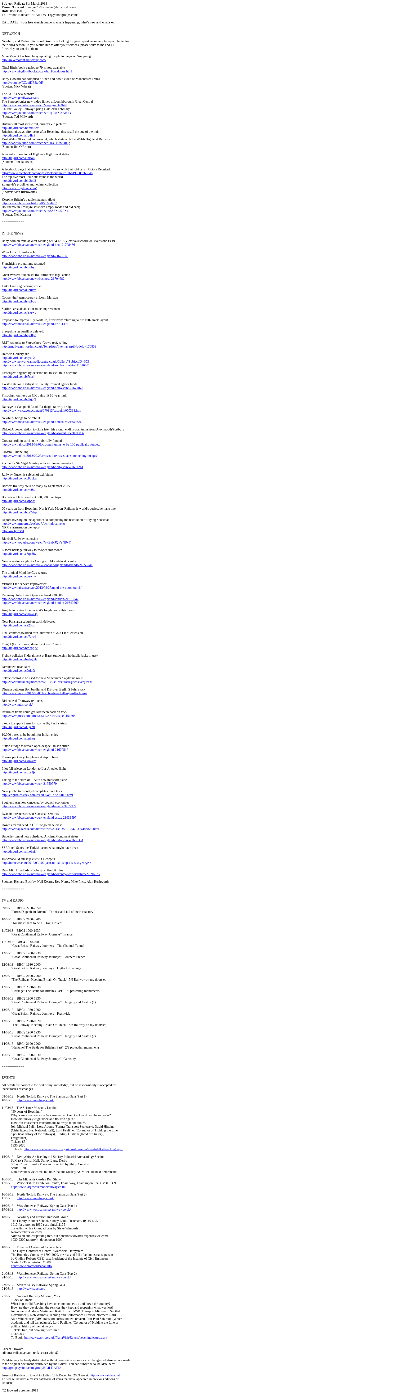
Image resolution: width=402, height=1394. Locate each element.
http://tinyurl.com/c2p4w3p (19, 614)
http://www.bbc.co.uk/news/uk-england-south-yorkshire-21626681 (46, 365)
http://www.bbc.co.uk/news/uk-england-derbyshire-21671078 (42, 388)
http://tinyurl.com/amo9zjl (19, 851)
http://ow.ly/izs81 (13, 531)
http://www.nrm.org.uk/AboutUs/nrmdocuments (33, 523)
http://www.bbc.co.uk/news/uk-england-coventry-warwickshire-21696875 (51, 874)
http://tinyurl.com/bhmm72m (20, 128)
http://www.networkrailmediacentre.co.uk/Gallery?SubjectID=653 (45, 361)
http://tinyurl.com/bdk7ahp (19, 512)
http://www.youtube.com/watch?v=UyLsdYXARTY (37, 113)
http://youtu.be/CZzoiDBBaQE (22, 82)
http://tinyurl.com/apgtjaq (18, 738)
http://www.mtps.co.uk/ (17, 704)
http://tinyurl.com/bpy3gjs (19, 301)
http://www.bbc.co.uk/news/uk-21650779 (29, 783)
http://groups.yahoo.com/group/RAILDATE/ (31, 1368)
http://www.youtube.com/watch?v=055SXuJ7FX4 (35, 211)
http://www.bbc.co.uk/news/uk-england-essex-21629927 (39, 806)
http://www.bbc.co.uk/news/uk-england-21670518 (35, 749)
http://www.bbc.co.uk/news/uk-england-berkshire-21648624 (41, 422)
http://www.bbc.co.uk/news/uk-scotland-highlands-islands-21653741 (47, 565)
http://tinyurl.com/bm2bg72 (20, 648)
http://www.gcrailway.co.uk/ (20, 97)
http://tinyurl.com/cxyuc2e (19, 357)
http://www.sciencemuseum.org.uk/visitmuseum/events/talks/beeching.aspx (73, 1149)
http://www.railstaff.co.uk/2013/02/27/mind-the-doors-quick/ (41, 587)
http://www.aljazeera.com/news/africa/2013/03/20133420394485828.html (50, 829)
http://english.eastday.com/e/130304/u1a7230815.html (37, 795)
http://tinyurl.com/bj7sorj (18, 376)
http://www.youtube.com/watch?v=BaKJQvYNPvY (36, 542)
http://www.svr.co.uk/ (31, 1288)
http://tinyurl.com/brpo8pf (19, 335)
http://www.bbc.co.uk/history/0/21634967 (29, 203)
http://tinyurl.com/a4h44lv (19, 761)
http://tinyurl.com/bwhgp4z (19, 659)
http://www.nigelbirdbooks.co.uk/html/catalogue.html (37, 71)
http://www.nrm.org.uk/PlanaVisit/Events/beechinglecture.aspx (65, 1337)
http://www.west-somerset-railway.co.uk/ (44, 1209)
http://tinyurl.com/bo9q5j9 (19, 399)
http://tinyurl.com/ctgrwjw (19, 576)
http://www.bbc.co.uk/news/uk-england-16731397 (35, 324)
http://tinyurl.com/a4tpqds (18, 501)
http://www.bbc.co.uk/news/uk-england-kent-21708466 (38, 244)
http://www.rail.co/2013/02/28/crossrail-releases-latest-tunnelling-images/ (50, 455)
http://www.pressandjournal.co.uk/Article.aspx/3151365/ (39, 716)
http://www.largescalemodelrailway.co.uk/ (38, 1187)
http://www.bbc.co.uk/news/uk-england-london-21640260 (40, 602)
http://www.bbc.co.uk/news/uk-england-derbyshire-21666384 (42, 840)
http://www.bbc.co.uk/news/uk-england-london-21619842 (40, 599)
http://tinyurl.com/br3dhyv (19, 267)
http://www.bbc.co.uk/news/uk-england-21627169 (35, 256)
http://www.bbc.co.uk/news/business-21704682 (33, 278)
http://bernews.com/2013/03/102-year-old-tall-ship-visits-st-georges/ (46, 862)
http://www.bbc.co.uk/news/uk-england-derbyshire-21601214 (42, 467)
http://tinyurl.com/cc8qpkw (19, 478)
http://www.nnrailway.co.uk (35, 1100)
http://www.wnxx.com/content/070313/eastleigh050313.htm (41, 410)
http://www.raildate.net (105, 1375)
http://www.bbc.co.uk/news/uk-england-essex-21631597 (39, 817)
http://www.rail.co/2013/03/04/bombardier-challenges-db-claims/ (44, 693)
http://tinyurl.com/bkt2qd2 (19, 180)
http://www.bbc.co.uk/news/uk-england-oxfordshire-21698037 (43, 433)
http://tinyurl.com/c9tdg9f (18, 670)
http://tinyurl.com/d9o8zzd (19, 290)
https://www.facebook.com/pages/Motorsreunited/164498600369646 (47, 173)
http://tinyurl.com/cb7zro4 (19, 636)
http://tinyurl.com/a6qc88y (19, 553)
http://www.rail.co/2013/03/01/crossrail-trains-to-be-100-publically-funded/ (51, 444)
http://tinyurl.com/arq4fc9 (18, 135)
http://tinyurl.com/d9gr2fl (18, 727)
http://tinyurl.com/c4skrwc (19, 312)
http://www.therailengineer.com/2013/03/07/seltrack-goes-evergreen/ (47, 682)
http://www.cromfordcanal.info (31, 1266)
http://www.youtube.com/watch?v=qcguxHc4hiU (34, 105)
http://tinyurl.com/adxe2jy (19, 772)
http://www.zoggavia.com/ (19, 188)
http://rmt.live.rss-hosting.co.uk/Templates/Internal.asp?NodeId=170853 (49, 346)
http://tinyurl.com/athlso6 (18, 158)
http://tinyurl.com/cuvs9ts (18, 489)
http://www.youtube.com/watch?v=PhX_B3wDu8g (36, 143)
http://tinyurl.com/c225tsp (18, 625)
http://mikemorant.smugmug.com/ (24, 60)
